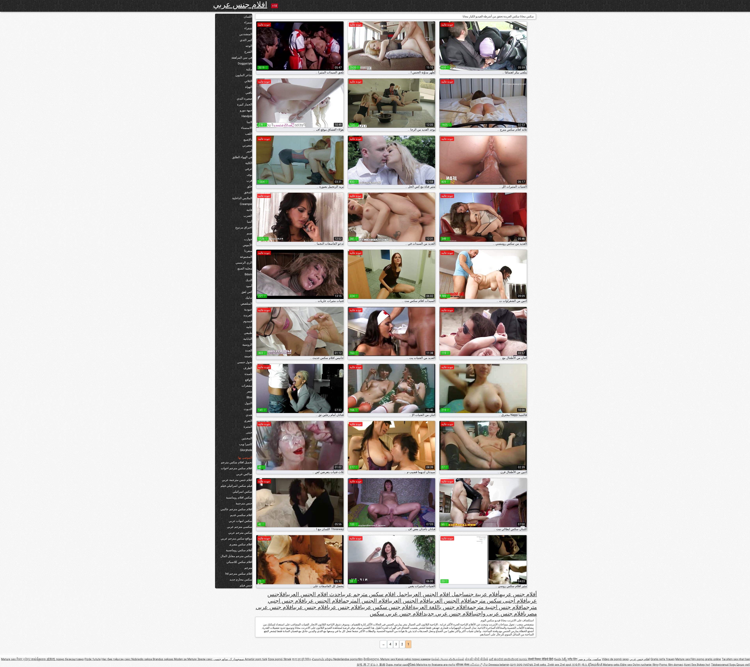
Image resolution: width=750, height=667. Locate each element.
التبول (248, 403)
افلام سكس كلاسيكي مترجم (239, 565)
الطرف (247, 368)
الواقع (248, 380)
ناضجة (248, 356)
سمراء (248, 22)
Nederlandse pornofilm (348, 659)
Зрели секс (204, 659)
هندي (249, 415)
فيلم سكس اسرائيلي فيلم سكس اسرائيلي (236, 488)
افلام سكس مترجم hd (238, 573)
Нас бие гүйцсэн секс (116, 659)
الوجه (249, 46)
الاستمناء (246, 128)
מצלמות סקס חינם (521, 664)
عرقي (248, 169)
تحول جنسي (244, 362)
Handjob (247, 116)
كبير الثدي (246, 40)
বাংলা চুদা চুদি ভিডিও (301, 659)
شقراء (248, 28)
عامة (249, 327)
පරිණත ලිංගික (479, 664)
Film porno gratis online (706, 659)
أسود (249, 286)
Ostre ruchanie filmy (646, 664)
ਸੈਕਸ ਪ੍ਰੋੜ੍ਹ (23, 659)
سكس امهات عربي (240, 521)
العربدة (248, 315)
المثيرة (248, 426)
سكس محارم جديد (240, 579)
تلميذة (248, 374)
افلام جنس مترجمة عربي (237, 480)
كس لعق (246, 292)
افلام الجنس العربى (451, 600)
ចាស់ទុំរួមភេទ (38, 659)
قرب (249, 180)
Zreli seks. (540, 664)
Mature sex (683, 659)
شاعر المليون (243, 75)
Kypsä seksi (404, 659)
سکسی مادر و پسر (589, 659)
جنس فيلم (246, 585)
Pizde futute (93, 659)
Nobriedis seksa (142, 659)
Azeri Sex (690, 664)
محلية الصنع (245, 268)
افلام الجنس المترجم (366, 600)
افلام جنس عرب (345, 607)
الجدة (248, 350)
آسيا (249, 221)
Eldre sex (626, 664)
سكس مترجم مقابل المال (236, 556)
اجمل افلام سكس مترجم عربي (375, 594)
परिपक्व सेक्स (463, 664)
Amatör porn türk (256, 659)
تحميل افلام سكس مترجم (236, 462)
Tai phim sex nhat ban (736, 659)
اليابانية (247, 339)
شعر (249, 391)
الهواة (248, 87)
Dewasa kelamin (499, 664)
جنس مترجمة (244, 503)
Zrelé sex (553, 664)
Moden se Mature (185, 659)
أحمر (249, 151)
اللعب (248, 134)
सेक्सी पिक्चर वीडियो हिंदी (540, 659)
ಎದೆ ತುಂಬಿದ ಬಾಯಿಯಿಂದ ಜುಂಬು (508, 659)
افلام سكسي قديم (241, 515)
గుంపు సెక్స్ (561, 659)
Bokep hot (703, 664)
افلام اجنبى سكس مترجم (500, 600)
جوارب (248, 239)
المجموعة (246, 257)
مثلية (249, 69)
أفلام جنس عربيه (518, 594)
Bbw (249, 397)
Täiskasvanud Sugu (724, 664)
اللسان (248, 16)
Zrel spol (566, 664)
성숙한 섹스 (580, 664)
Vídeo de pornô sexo (615, 659)
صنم (249, 233)
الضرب (248, 216)
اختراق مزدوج (243, 227)
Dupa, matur (394, 664)
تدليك (248, 298)
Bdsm (248, 274)
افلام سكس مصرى (240, 544)
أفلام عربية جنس (482, 594)
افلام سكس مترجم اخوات (236, 468)
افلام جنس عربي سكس (396, 613)
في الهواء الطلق (242, 157)
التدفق (248, 192)
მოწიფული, (371, 659)
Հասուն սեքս (322, 659)
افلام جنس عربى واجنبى (499, 613)
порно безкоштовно (70, 659)
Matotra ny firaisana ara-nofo (436, 664)
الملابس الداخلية (242, 198)
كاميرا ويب (245, 444)
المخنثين (247, 438)
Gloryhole (246, 450)
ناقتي (249, 93)
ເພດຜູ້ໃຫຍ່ (409, 664)
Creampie (246, 204)
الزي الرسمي (244, 262)
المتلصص (246, 303)
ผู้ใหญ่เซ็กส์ (595, 664)
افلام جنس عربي (240, 4)
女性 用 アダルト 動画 (371, 664)
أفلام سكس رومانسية (239, 550)
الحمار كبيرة (244, 104)
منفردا (248, 251)
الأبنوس (247, 245)
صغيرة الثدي (244, 98)
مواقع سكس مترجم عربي (236, 538)
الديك (249, 280)
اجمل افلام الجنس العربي (436, 594)
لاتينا (249, 122)
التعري (248, 421)
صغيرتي (247, 145)
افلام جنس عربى (311, 607)
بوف (249, 175)
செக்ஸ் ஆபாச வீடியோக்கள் (447, 659)
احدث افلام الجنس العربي (314, 594)
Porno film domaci (671, 664)
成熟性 (51, 659)
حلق (249, 186)
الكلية (248, 163)
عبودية (248, 309)
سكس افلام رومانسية (239, 497)
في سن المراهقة (241, 57)
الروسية (247, 344)
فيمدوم (247, 321)
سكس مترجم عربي (240, 532)
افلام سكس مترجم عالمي (236, 509)
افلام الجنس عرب (324, 600)
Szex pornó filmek (279, 659)
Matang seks (611, 664)
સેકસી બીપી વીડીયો (476, 659)
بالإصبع (248, 139)
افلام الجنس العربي (409, 600)
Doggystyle (245, 63)
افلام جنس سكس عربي (387, 607)
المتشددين (245, 34)
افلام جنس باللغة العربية (439, 607)
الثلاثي (248, 81)
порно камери (421, 659)
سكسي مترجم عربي (239, 527)
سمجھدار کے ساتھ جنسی (228, 659)
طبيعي (248, 333)
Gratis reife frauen (663, 659)
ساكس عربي (244, 474)
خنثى (249, 432)
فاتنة (249, 210)
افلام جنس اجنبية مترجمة (495, 607)
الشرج (248, 52)
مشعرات (247, 385)
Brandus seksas (163, 659)
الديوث (248, 409)
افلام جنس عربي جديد (448, 613)
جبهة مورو (246, 110)
